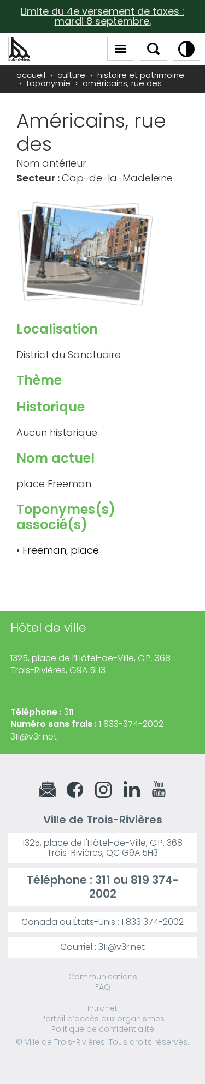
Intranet (102, 1008)
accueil (30, 75)
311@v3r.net (33, 736)
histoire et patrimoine (140, 75)
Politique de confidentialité (102, 1029)
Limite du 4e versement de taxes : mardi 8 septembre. (102, 16)
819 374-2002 (134, 886)
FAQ (102, 987)
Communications (102, 976)
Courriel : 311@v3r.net (102, 947)
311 (102, 880)
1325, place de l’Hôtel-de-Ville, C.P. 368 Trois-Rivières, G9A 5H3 (90, 664)
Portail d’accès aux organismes (103, 1018)
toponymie (48, 83)
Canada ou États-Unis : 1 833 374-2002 (102, 922)
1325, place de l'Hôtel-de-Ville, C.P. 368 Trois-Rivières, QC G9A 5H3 (102, 848)
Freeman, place (60, 550)
